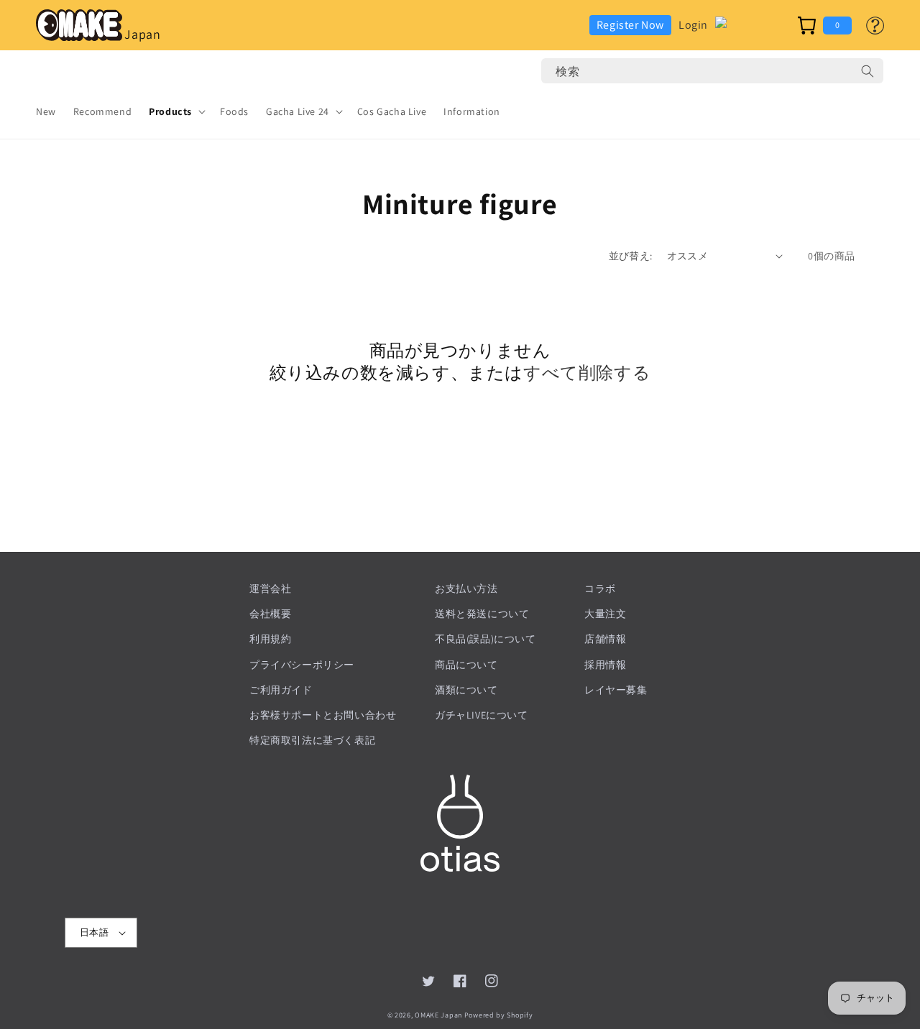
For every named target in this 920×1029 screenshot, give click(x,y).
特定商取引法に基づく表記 (312, 740)
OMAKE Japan (438, 1015)
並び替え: (631, 255)
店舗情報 (605, 638)
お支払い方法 (466, 588)
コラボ (600, 588)
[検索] (867, 71)
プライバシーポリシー (301, 664)
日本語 (94, 932)
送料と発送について (482, 613)
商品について (466, 664)
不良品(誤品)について (485, 638)
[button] (175, 111)
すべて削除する (586, 372)
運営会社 (270, 588)
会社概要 (270, 613)
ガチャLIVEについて (481, 715)
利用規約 (270, 638)
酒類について (466, 689)
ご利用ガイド (281, 689)
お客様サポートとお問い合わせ (322, 715)
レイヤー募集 (616, 689)
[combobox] (712, 70)
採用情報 (605, 664)
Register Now (630, 24)
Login (693, 24)
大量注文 (605, 613)
